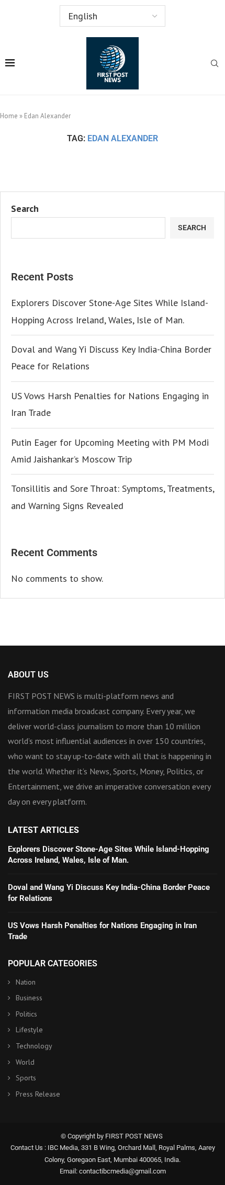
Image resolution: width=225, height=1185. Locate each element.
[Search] (214, 64)
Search (25, 208)
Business (29, 997)
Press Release (38, 1094)
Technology (34, 1046)
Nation (26, 982)
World (25, 1062)
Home (9, 115)
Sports (26, 1077)
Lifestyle (29, 1029)
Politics (26, 1014)
